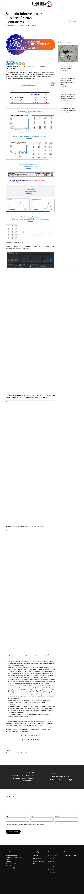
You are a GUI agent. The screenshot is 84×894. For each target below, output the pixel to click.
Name (7, 816)
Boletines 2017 (51, 869)
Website (57, 816)
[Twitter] (10, 63)
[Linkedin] (13, 63)
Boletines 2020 (51, 861)
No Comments (72, 21)
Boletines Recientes (52, 855)
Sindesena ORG (12, 25)
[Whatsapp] (17, 63)
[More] (23, 63)
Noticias (34, 25)
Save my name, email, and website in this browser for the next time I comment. (25, 824)
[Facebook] (7, 63)
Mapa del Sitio (36, 855)
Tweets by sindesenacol (70, 855)
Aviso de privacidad (37, 858)
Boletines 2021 (51, 858)
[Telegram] (20, 63)
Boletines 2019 (51, 864)
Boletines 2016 (51, 872)
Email (32, 816)
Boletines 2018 (51, 866)
